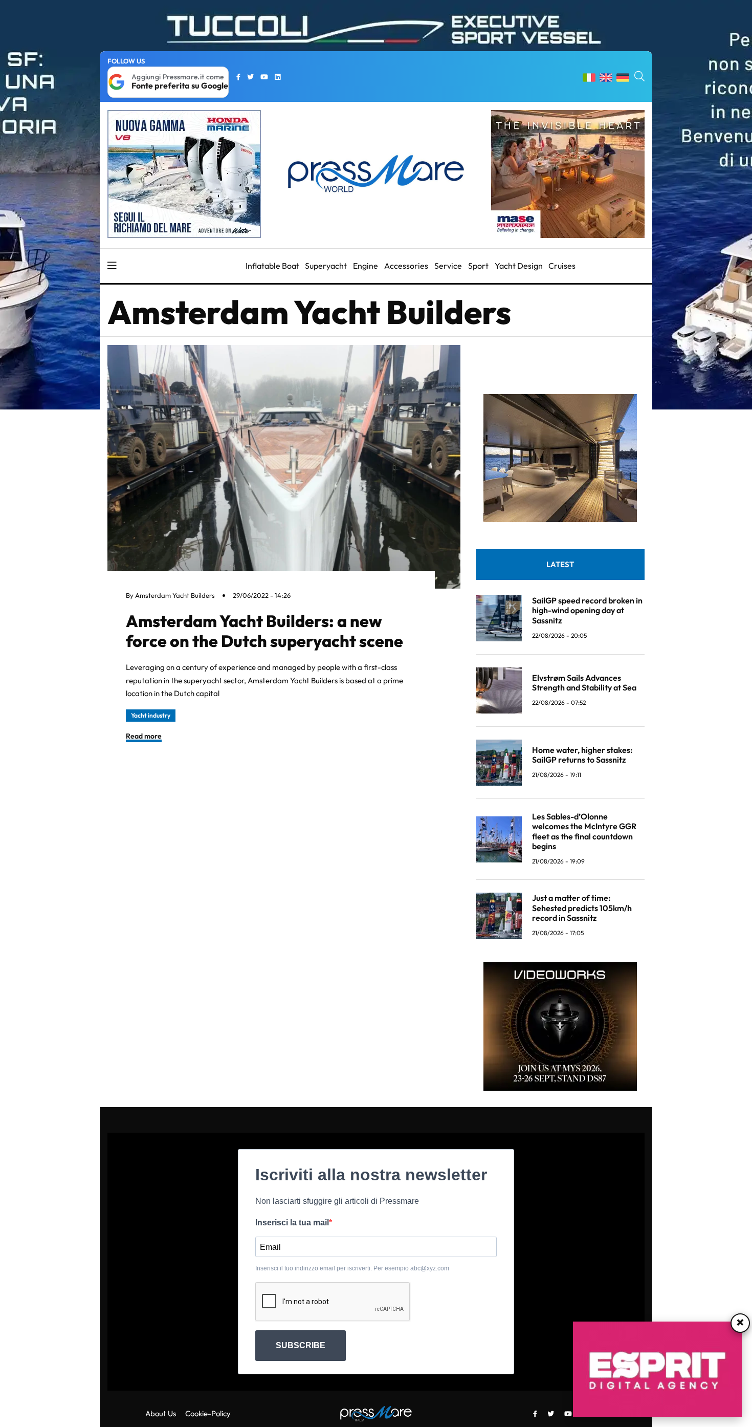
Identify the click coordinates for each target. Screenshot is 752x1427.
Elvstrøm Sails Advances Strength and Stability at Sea (584, 683)
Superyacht (326, 266)
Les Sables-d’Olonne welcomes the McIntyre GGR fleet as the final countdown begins (584, 831)
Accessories (406, 266)
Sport (478, 266)
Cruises (562, 266)
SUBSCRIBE (300, 1345)
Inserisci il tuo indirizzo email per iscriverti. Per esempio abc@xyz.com (352, 1268)
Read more (144, 736)
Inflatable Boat (272, 266)
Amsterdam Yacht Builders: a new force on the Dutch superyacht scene (264, 631)
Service (448, 266)
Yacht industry (150, 715)
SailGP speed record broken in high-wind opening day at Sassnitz (587, 610)
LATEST (560, 564)
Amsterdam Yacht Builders (175, 595)
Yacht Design (519, 266)
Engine (365, 266)
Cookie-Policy (208, 1413)
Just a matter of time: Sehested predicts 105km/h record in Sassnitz (582, 907)
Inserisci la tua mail (292, 1222)
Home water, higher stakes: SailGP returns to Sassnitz (582, 755)
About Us (160, 1413)
